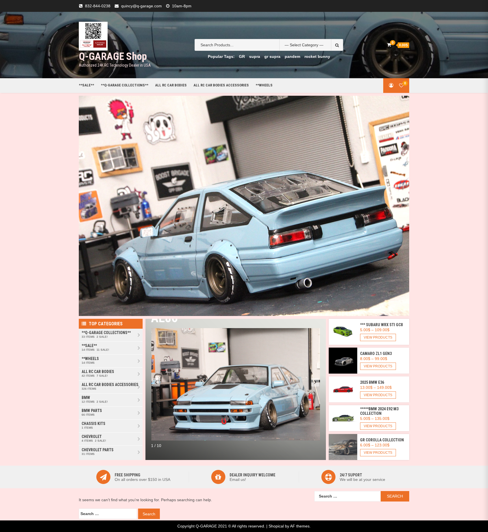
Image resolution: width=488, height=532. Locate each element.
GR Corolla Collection (382, 440)
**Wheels (264, 85)
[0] (401, 85)
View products (378, 337)
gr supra (272, 56)
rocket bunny (317, 56)
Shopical (276, 526)
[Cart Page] (389, 44)
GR (242, 56)
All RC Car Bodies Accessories (221, 85)
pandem (292, 56)
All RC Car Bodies (171, 85)
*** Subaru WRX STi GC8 (381, 324)
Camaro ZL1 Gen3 (376, 353)
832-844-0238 (97, 6)
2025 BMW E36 (372, 382)
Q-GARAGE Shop (113, 56)
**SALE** (86, 85)
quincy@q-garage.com (141, 6)
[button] (156, 382)
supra (254, 56)
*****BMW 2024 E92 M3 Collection (379, 411)
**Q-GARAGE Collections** (124, 85)
